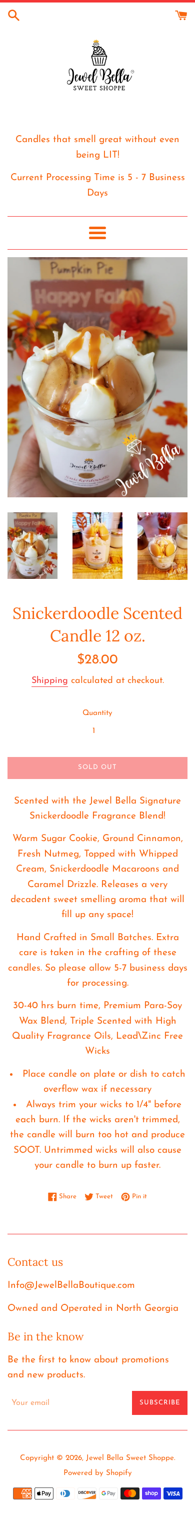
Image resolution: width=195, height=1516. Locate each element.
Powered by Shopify (98, 1473)
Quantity (97, 713)
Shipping (50, 680)
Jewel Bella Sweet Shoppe (130, 1458)
